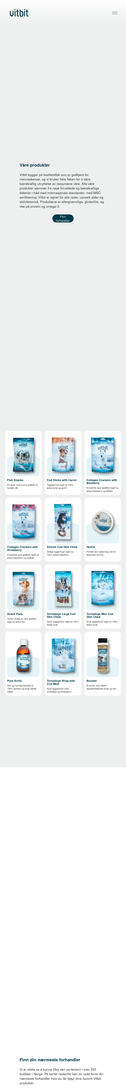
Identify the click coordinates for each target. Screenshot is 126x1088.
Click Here (52, 569)
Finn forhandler (63, 218)
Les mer (11, 435)
